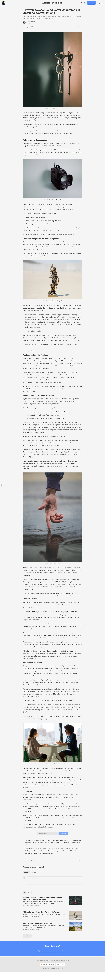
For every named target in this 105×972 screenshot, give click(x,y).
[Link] (20, 29)
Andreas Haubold (31, 21)
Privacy (53, 960)
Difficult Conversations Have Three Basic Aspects (41, 912)
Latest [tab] (29, 892)
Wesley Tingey (51, 301)
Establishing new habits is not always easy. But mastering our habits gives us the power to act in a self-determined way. (44, 926)
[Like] (24, 26)
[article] (52, 902)
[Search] (81, 3)
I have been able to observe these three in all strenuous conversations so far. (44, 914)
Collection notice (64, 960)
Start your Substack (48, 964)
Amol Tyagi (52, 108)
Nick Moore (52, 563)
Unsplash (59, 108)
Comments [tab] (26, 872)
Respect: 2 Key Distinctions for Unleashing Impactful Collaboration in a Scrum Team (42, 898)
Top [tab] (25, 892)
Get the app (60, 964)
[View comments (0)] (28, 26)
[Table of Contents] (2, 486)
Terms (57, 960)
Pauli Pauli (51, 200)
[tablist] (30, 872)
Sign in (100, 3)
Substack (44, 968)
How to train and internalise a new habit (37, 923)
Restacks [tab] (33, 872)
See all (26, 936)
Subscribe (91, 3)
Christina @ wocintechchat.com (52, 764)
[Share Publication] (84, 3)
